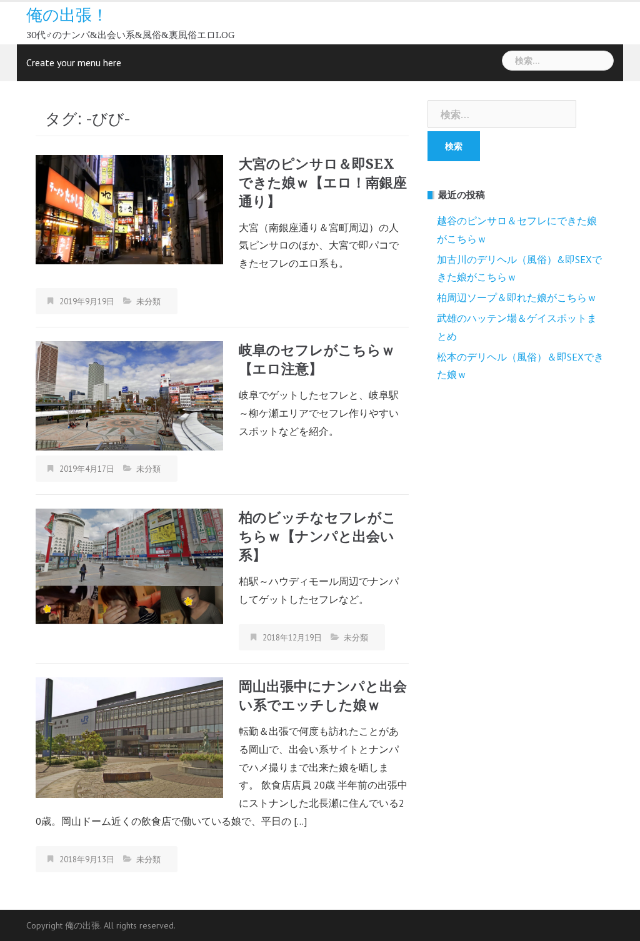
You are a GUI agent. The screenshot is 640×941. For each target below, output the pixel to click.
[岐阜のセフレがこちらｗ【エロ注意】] (129, 394)
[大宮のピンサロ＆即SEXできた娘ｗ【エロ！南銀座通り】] (129, 208)
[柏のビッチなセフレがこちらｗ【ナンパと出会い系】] (129, 565)
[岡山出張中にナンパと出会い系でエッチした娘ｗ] (129, 736)
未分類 (148, 301)
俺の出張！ (67, 15)
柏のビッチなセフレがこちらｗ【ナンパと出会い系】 (317, 536)
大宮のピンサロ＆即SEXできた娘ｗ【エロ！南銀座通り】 (323, 182)
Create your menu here (73, 62)
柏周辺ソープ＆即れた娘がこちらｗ (517, 297)
